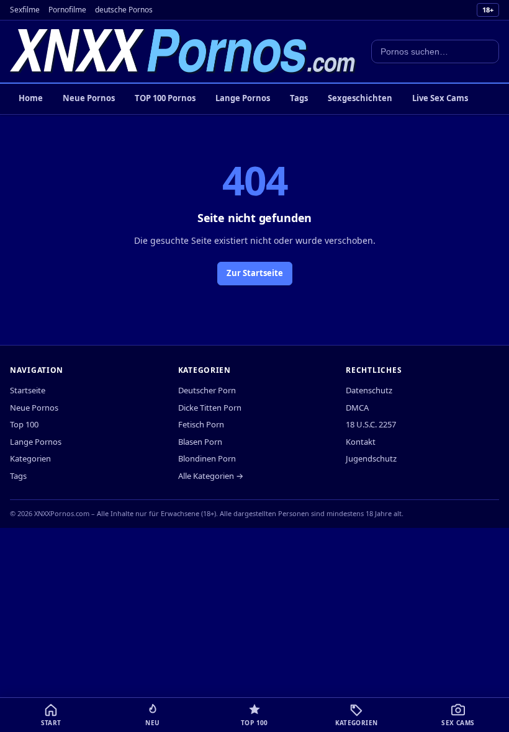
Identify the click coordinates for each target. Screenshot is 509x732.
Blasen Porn (200, 441)
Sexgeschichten (360, 98)
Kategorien (30, 458)
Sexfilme (25, 9)
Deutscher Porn (207, 390)
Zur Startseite (255, 273)
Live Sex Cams (440, 98)
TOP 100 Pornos (165, 98)
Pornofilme (67, 9)
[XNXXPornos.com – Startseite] (183, 51)
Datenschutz (369, 390)
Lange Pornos (242, 98)
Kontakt (361, 441)
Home (31, 98)
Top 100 (24, 424)
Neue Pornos (89, 98)
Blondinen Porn (207, 458)
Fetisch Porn (201, 424)
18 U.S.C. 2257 (371, 424)
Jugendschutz (371, 458)
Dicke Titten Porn (209, 407)
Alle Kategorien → (210, 475)
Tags (299, 98)
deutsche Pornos (124, 9)
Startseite (27, 390)
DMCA (357, 407)
